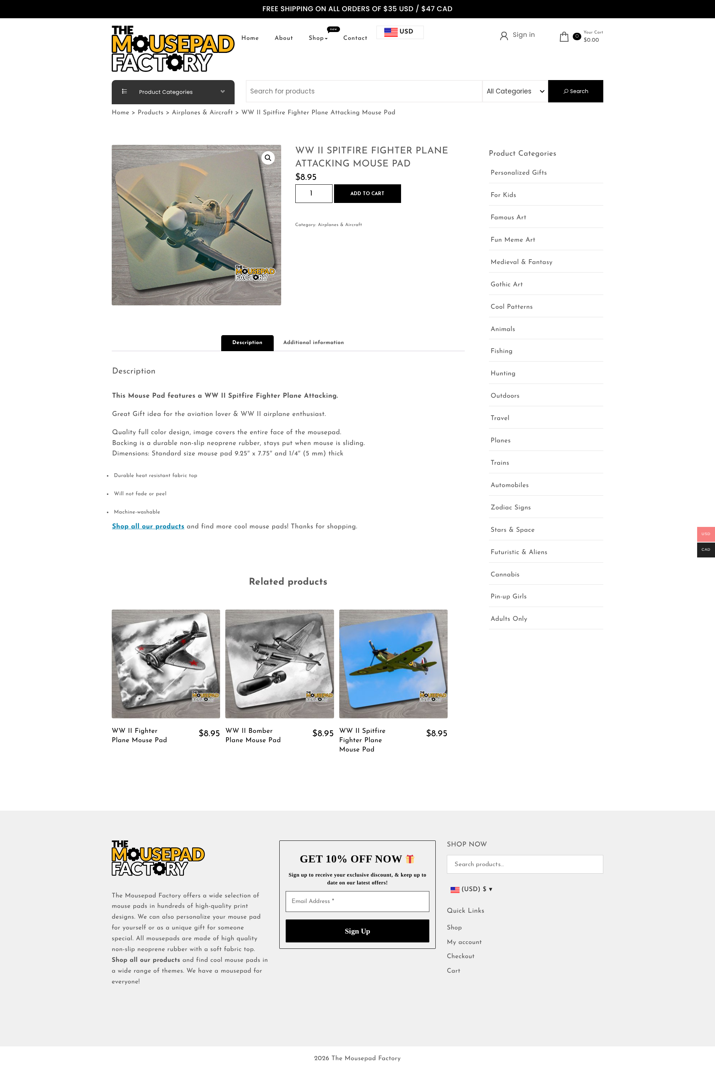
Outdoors (505, 396)
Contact (355, 38)
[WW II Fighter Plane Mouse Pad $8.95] (166, 664)
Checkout (461, 957)
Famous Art (509, 218)
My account (464, 943)
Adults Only (509, 619)
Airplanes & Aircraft (340, 225)
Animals (503, 330)
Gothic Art (507, 285)
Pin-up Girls (509, 597)
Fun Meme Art (513, 240)
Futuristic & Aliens (519, 553)
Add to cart (367, 193)
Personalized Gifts (519, 173)
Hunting (503, 374)
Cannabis (505, 575)
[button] (268, 158)
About (283, 38)
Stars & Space (513, 530)
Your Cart (593, 33)
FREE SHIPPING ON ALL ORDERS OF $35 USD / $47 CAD (357, 9)
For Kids (504, 196)
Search (578, 91)
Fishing (502, 352)
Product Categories (165, 92)
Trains (500, 463)
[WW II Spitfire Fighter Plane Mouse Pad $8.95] (393, 664)
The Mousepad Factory (366, 1059)
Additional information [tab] (313, 343)
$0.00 (591, 40)
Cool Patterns (512, 307)
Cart (453, 971)
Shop (316, 38)
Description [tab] (247, 343)
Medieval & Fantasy (522, 263)
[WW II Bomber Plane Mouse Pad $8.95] (279, 664)
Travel (500, 419)
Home (250, 38)
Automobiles (510, 486)
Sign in (524, 34)
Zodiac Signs (511, 508)
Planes (501, 441)
